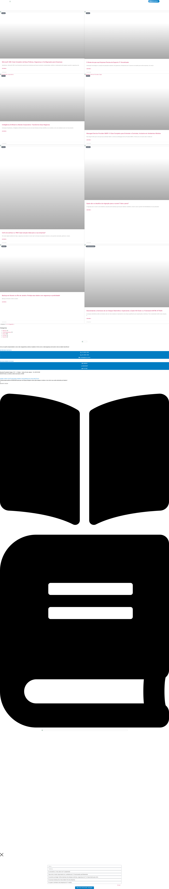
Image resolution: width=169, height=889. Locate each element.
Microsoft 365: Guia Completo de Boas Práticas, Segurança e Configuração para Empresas (32, 62)
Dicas (4, 333)
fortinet (4, 335)
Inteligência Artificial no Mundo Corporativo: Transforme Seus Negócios (26, 125)
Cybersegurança (7, 332)
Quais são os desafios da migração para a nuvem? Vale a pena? (107, 203)
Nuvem (4, 337)
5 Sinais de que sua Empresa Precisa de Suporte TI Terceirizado (107, 62)
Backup (4, 330)
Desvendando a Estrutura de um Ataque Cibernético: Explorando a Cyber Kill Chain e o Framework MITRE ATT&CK (124, 311)
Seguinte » (11, 324)
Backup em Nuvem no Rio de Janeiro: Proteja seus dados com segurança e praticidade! (31, 295)
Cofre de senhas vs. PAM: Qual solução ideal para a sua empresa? (23, 233)
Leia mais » (4, 68)
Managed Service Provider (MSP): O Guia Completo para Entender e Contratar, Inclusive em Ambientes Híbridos (123, 133)
